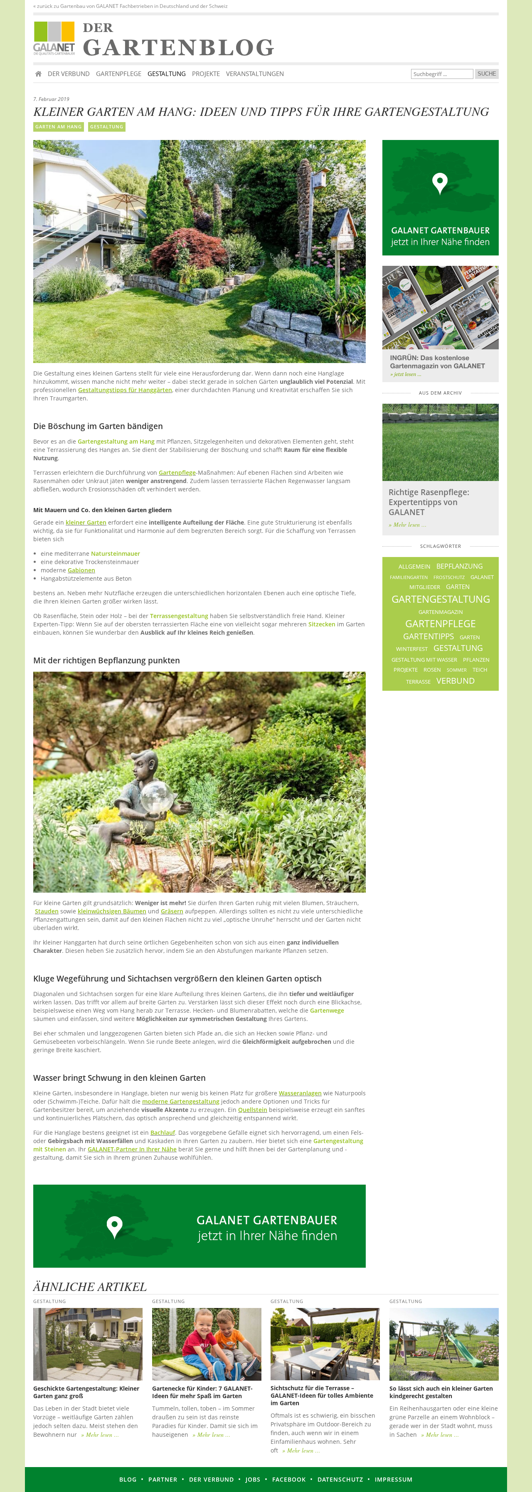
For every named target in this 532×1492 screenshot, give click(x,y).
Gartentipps (428, 636)
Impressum (394, 1479)
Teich (480, 669)
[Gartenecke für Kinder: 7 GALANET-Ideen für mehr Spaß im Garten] (206, 1344)
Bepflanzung (459, 566)
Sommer (457, 670)
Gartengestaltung (441, 599)
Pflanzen (476, 659)
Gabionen (81, 570)
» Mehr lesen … (407, 524)
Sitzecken (321, 624)
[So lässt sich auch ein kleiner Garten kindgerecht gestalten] (444, 1344)
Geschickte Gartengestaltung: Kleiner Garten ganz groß (86, 1392)
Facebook (289, 1479)
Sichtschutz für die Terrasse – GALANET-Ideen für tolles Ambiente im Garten (322, 1395)
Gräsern (172, 911)
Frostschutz (449, 577)
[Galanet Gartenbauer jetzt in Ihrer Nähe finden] (440, 197)
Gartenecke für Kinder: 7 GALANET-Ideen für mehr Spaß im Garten (202, 1392)
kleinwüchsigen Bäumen (112, 911)
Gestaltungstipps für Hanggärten (125, 390)
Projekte (206, 73)
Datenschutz (340, 1479)
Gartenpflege (118, 73)
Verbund (455, 680)
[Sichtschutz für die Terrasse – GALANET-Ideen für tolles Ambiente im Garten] (325, 1344)
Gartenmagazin (441, 612)
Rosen (432, 669)
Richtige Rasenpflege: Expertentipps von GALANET (429, 502)
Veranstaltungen (255, 73)
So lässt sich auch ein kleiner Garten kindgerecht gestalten (441, 1392)
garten (458, 586)
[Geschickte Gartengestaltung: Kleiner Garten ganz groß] (88, 1344)
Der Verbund (69, 73)
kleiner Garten (86, 522)
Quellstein (252, 1110)
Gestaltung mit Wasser (424, 659)
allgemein (415, 566)
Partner (162, 1479)
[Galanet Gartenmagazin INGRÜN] (440, 324)
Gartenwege (327, 1010)
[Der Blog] (56, 38)
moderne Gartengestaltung (180, 1101)
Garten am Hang (58, 126)
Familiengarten (409, 577)
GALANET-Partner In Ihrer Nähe (132, 1149)
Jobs (253, 1479)
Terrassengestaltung (179, 616)
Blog (128, 1479)
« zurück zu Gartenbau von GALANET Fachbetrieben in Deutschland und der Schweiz (130, 6)
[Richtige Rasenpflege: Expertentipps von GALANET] (440, 442)
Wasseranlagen (300, 1093)
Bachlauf (162, 1132)
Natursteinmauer (115, 553)
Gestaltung (167, 73)
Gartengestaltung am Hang (116, 441)
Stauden (47, 911)
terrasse (418, 681)
